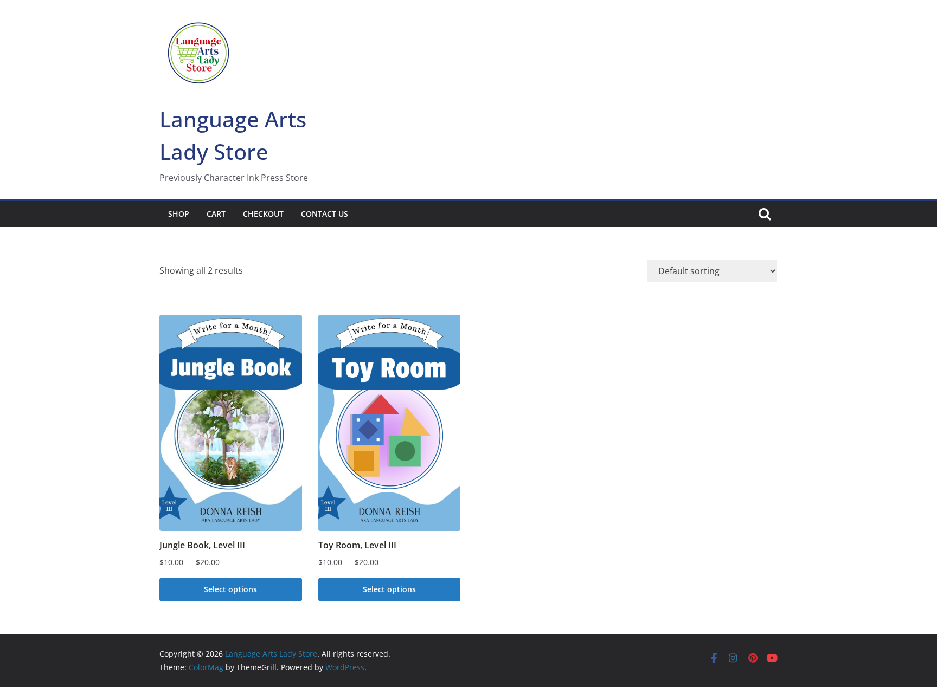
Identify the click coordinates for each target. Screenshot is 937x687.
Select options (230, 589)
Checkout (263, 214)
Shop (178, 214)
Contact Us (324, 214)
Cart (216, 214)
